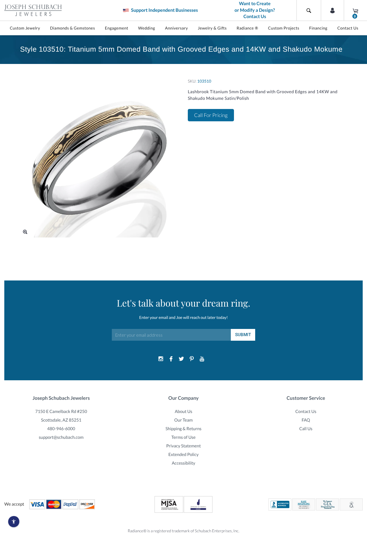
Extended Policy (183, 454)
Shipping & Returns (183, 428)
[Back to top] (360, 466)
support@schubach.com (61, 437)
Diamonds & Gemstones (72, 28)
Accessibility (183, 463)
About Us (183, 411)
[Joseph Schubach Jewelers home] (33, 10)
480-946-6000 (61, 428)
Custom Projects (283, 28)
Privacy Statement (183, 446)
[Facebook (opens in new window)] (171, 359)
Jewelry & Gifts (212, 28)
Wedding (146, 28)
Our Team (183, 420)
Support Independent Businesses (164, 10)
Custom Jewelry (25, 28)
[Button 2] (332, 10)
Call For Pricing (211, 115)
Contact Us (347, 28)
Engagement (116, 28)
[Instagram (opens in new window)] (160, 359)
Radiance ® (247, 28)
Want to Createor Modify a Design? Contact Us (255, 10)
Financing (318, 28)
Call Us (306, 428)
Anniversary (176, 28)
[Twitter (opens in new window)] (181, 359)
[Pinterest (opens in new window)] (191, 359)
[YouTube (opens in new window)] (201, 359)
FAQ (306, 420)
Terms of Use (183, 437)
